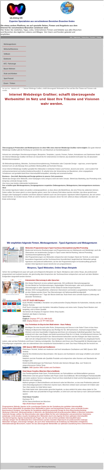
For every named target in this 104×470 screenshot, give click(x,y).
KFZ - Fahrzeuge (10, 64)
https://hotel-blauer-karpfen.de (34, 404)
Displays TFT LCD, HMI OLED (41, 319)
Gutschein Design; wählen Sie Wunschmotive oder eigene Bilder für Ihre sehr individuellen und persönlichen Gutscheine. (46, 414)
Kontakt (92, 37)
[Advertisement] (52, 127)
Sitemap (99, 37)
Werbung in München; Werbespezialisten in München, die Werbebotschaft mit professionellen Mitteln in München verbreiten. (48, 412)
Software (7, 54)
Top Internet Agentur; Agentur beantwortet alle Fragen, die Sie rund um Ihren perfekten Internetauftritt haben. (41, 418)
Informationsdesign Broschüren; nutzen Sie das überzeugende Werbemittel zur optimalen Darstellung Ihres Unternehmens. (47, 424)
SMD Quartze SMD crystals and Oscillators (44, 367)
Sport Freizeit (8, 78)
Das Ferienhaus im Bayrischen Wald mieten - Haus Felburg (48, 324)
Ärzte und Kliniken (10, 74)
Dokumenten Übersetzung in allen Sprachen (42, 280)
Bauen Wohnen (9, 69)
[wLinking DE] (16, 9)
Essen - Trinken (9, 83)
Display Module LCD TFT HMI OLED (40, 321)
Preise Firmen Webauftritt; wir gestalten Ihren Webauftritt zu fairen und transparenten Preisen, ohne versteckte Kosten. (45, 408)
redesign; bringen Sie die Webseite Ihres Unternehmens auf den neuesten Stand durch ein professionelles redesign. (45, 420)
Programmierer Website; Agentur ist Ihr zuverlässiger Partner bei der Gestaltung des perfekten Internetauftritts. (42, 407)
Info (71, 37)
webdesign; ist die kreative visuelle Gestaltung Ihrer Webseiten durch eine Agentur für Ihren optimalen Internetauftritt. (45, 416)
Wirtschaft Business (11, 49)
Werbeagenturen (10, 44)
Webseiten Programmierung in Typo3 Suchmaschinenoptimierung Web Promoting (56, 248)
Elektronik (7, 59)
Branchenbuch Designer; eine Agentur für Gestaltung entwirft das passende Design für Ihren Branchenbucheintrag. (44, 410)
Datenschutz (85, 37)
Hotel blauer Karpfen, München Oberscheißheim (41, 371)
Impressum (77, 37)
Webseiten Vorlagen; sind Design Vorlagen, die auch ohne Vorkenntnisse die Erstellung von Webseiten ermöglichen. (45, 422)
